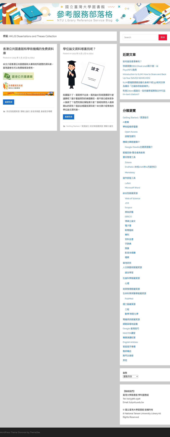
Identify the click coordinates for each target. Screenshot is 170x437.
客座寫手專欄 (46, 111)
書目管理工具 (129, 157)
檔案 (127, 257)
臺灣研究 (127, 263)
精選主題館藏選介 (131, 142)
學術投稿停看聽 (130, 126)
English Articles (130, 342)
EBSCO (128, 216)
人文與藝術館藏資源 (132, 267)
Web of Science (132, 198)
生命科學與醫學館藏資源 (134, 293)
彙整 (125, 373)
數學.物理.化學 (131, 314)
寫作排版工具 (129, 178)
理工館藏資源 (129, 304)
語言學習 (129, 272)
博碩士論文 (25, 111)
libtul (32, 58)
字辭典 (128, 243)
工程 (127, 309)
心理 (127, 283)
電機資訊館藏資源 (131, 319)
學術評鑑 (129, 212)
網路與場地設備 (130, 324)
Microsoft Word (132, 187)
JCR (127, 203)
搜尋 (163, 37)
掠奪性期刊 (130, 136)
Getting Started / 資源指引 (77, 126)
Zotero (128, 162)
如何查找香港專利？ (132, 61)
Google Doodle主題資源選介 (139, 147)
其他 (125, 360)
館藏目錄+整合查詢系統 (134, 152)
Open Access (131, 132)
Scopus (128, 207)
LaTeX (128, 183)
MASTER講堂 (129, 333)
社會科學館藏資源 (131, 278)
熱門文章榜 (128, 355)
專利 (127, 234)
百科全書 (129, 239)
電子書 (128, 225)
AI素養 (126, 122)
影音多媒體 (35, 111)
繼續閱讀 (8, 102)
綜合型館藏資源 (13, 111)
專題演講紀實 (129, 337)
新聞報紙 (129, 230)
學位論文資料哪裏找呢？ (79, 49)
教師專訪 (127, 351)
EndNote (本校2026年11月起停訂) (141, 167)
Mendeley (130, 172)
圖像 (127, 248)
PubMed (129, 298)
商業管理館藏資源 (131, 289)
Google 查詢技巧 (131, 328)
